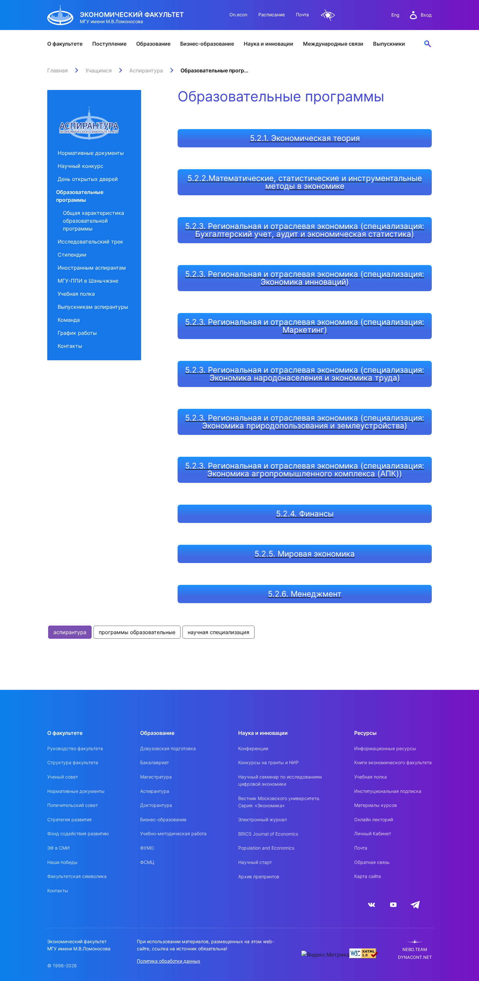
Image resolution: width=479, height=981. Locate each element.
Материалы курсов (375, 805)
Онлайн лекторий (373, 819)
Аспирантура (154, 791)
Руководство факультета (75, 748)
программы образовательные (137, 632)
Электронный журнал (262, 819)
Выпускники (389, 43)
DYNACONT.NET (415, 957)
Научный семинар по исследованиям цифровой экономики (280, 780)
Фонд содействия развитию (78, 833)
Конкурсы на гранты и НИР (268, 762)
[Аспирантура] (89, 118)
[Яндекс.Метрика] (325, 955)
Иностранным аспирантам (92, 267)
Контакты (70, 346)
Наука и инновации (268, 43)
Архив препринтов (258, 876)
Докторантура (156, 805)
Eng (395, 15)
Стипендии (72, 254)
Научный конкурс (80, 166)
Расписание (271, 14)
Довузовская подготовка (168, 748)
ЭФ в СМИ (58, 848)
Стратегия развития (69, 819)
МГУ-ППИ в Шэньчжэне (88, 280)
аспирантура (69, 632)
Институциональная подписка (387, 791)
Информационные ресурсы (385, 748)
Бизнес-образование (207, 43)
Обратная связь (372, 862)
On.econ (238, 14)
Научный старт (255, 862)
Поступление (109, 43)
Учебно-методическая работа (173, 833)
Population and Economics (266, 848)
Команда (69, 320)
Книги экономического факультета (393, 762)
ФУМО (147, 848)
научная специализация (218, 632)
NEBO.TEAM (414, 949)
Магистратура (156, 777)
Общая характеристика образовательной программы (93, 221)
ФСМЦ (147, 862)
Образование (153, 43)
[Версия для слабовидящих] (328, 15)
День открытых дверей (88, 179)
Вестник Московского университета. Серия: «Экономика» (279, 801)
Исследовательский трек (90, 241)
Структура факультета (72, 762)
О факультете (64, 43)
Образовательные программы (79, 196)
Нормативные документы (91, 153)
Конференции (253, 748)
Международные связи (333, 43)
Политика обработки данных (168, 961)
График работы (77, 333)
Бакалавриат (154, 762)
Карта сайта (367, 876)
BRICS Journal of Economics (268, 834)
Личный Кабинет (372, 833)
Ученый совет (62, 777)
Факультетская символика (77, 876)
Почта (302, 14)
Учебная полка (76, 293)
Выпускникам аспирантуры (93, 307)
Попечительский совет (72, 805)
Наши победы (62, 862)
